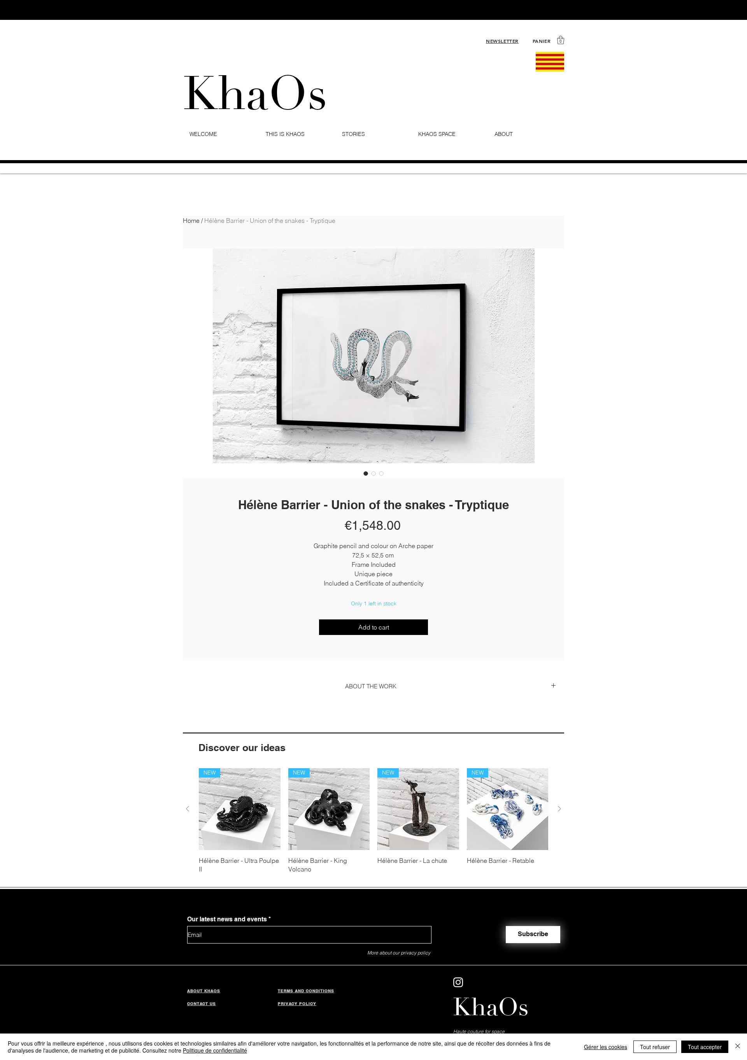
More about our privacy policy (398, 953)
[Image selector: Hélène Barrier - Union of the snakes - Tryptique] (366, 473)
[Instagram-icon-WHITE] (458, 982)
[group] (373, 821)
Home (191, 220)
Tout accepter (705, 1047)
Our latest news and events (227, 919)
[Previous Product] (187, 808)
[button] (560, 40)
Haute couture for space (479, 1031)
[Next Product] (559, 808)
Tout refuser (655, 1047)
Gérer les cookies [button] (605, 1047)
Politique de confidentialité (215, 1050)
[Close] (737, 1047)
